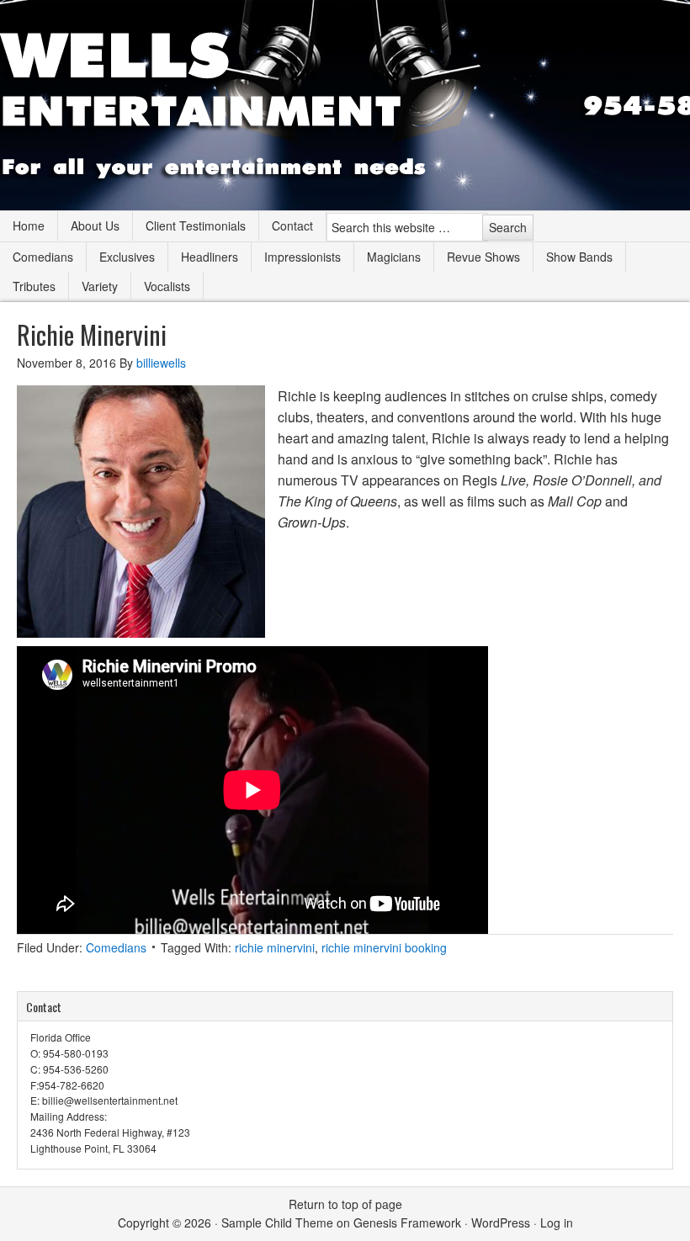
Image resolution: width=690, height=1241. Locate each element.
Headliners (209, 256)
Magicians (394, 256)
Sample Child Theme (277, 1222)
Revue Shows (483, 256)
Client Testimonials (196, 225)
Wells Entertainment (345, 105)
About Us (95, 225)
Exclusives (127, 256)
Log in (556, 1222)
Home (29, 225)
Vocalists (167, 286)
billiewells (161, 362)
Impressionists (302, 256)
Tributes (34, 286)
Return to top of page (345, 1204)
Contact (292, 225)
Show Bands (579, 256)
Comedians (43, 256)
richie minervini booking (384, 947)
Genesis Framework (407, 1222)
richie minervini (275, 947)
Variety (100, 286)
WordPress (500, 1222)
